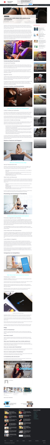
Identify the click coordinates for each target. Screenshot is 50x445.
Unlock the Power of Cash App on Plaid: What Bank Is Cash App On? (12, 435)
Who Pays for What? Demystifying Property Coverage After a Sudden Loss (40, 134)
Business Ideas (7, 16)
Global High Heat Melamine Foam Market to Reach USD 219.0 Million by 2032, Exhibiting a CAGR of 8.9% (42, 35)
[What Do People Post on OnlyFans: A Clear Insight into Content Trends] (27, 389)
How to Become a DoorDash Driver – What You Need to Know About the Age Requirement (40, 79)
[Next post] (32, 404)
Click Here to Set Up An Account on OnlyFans (18, 275)
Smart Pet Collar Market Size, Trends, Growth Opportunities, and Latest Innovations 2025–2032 (42, 41)
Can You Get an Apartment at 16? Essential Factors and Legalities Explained (40, 90)
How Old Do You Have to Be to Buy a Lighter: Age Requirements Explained (40, 57)
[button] (46, 5)
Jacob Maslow (7, 21)
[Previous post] (4, 404)
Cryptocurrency (36, 415)
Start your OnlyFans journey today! (18, 162)
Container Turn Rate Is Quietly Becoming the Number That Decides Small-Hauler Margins (39, 112)
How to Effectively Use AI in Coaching (24, 404)
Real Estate (35, 417)
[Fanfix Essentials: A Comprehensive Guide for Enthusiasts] (17, 389)
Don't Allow (26, 4)
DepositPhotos (11, 397)
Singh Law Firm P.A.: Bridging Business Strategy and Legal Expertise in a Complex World (42, 29)
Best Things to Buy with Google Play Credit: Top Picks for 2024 (12, 404)
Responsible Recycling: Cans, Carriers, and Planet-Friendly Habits (42, 46)
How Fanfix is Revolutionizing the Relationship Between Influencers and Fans (8, 393)
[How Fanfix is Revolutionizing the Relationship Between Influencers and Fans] (8, 389)
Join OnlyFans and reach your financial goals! (18, 108)
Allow (30, 4)
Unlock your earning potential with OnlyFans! (18, 216)
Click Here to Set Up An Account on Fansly (18, 313)
